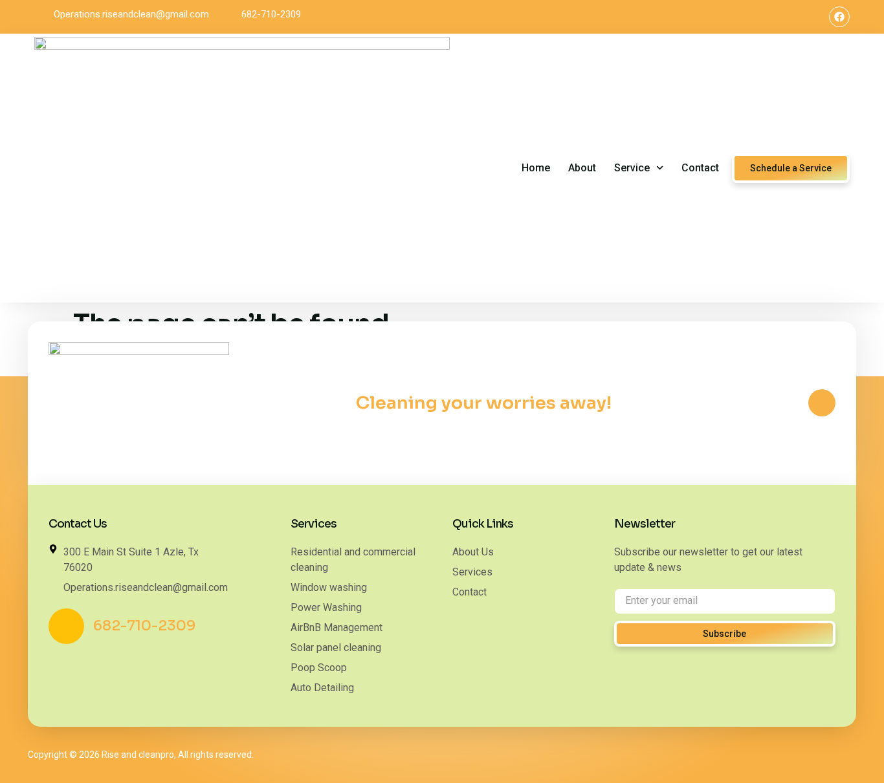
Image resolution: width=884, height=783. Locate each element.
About (582, 168)
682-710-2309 (144, 625)
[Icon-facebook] (821, 402)
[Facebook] (839, 16)
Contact (700, 168)
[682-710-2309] (66, 626)
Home (536, 168)
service (632, 168)
